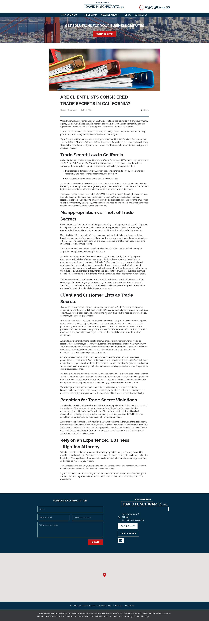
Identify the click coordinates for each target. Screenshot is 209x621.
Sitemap (118, 605)
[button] (104, 575)
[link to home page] (104, 7)
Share (146, 110)
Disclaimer (129, 605)
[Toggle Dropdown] (79, 15)
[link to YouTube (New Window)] (121, 540)
